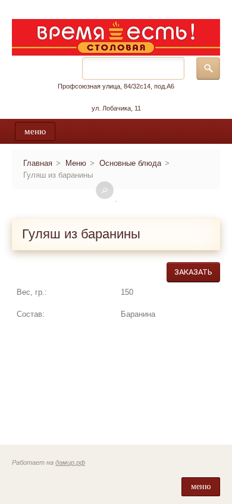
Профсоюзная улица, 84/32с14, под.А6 (116, 86)
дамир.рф (70, 462)
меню (35, 131)
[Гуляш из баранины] (116, 201)
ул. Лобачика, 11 (116, 108)
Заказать (193, 271)
